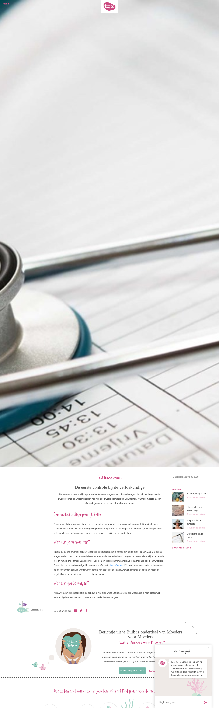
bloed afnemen (116, 565)
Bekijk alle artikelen (181, 547)
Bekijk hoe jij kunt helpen (132, 670)
